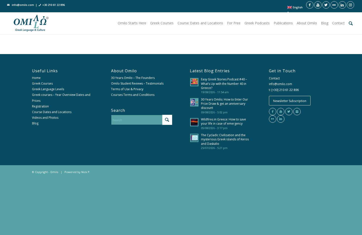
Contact (274, 78)
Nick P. (85, 172)
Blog (35, 123)
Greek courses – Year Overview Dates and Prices (61, 98)
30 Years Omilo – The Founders (133, 78)
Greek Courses (42, 83)
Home (36, 78)
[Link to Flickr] (334, 5)
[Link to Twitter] (326, 5)
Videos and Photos (45, 118)
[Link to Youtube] (318, 5)
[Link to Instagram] (350, 5)
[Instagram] (297, 111)
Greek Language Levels (48, 89)
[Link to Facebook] (309, 5)
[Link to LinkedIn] (342, 5)
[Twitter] (289, 111)
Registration (40, 106)
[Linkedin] (280, 119)
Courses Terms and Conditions (132, 95)
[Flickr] (272, 119)
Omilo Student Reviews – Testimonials (137, 83)
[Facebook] (272, 111)
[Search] (351, 23)
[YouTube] (280, 111)
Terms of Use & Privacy (127, 89)
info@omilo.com (23, 5)
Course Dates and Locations (51, 112)
